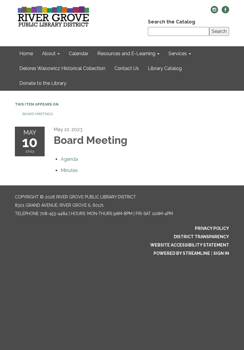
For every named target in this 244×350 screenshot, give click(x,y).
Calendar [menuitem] (78, 53)
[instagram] (214, 12)
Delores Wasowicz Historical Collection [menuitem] (62, 68)
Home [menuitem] (26, 53)
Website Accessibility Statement (189, 245)
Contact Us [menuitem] (126, 68)
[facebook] (225, 12)
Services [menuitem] (177, 53)
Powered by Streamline (182, 253)
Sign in (221, 253)
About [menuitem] (49, 53)
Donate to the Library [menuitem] (42, 83)
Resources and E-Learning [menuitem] (126, 53)
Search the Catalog (171, 22)
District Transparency (201, 236)
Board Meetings (37, 114)
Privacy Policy (212, 228)
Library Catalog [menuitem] (165, 68)
